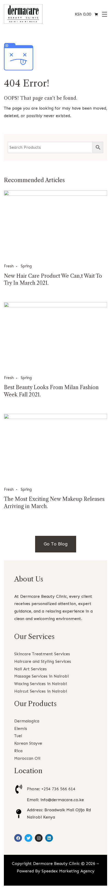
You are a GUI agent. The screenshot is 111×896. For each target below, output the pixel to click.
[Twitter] (28, 838)
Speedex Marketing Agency (68, 871)
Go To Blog (56, 544)
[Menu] (104, 14)
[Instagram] (39, 838)
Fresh (9, 266)
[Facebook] (18, 838)
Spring (26, 266)
